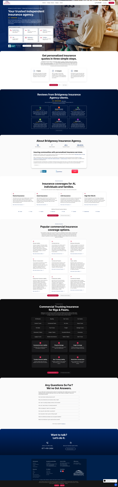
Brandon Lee (78, 109)
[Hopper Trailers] (52, 332)
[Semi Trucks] (80, 337)
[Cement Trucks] (37, 323)
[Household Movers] (66, 332)
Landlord (41, 211)
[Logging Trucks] (37, 337)
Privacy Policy (62, 483)
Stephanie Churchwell (59, 109)
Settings (66, 483)
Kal (40, 109)
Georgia (62, 479)
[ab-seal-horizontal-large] (43, 170)
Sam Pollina (40, 121)
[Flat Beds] (37, 328)
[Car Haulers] (80, 319)
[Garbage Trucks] (80, 328)
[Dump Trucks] (80, 323)
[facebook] (61, 471)
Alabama (41, 479)
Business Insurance (56, 158)
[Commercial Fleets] (52, 323)
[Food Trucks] (52, 328)
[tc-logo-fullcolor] (59, 170)
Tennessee (58, 479)
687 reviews (64, 101)
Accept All (56, 485)
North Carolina (55, 479)
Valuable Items (86, 211)
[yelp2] (75, 169)
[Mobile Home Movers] (52, 337)
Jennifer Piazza (78, 121)
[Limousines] (80, 332)
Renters (98, 211)
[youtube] (63, 471)
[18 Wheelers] (37, 319)
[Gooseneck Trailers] (37, 332)
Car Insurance (39, 158)
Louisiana (50, 479)
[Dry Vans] (66, 323)
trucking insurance (64, 158)
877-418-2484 (32, 22)
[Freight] (66, 328)
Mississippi (47, 479)
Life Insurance (44, 158)
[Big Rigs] (52, 319)
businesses (33, 21)
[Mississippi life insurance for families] (71, 199)
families (39, 21)
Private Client (50, 158)
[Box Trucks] (66, 319)
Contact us (63, 423)
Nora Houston (59, 121)
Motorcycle (53, 211)
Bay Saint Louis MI (78, 154)
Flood (31, 211)
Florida (44, 479)
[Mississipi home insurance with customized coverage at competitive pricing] (23, 199)
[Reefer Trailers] (66, 337)
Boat (64, 211)
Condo (21, 211)
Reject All (62, 485)
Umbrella (74, 211)
